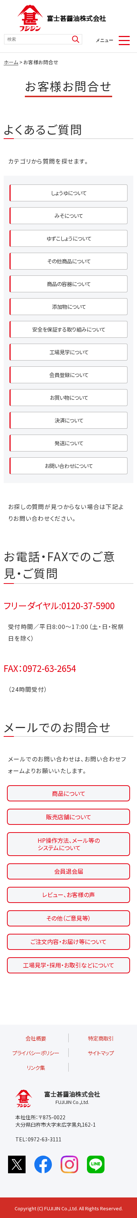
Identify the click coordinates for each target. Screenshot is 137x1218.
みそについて (68, 215)
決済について (69, 420)
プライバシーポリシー (35, 1053)
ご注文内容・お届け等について (68, 941)
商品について (68, 793)
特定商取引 (101, 1038)
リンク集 (36, 1067)
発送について (69, 443)
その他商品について (69, 261)
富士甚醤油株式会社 (76, 18)
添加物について (69, 306)
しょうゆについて (69, 193)
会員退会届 (68, 871)
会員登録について (69, 374)
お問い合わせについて (69, 465)
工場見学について (69, 352)
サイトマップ (101, 1053)
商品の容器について (69, 284)
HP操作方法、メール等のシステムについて (69, 844)
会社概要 (36, 1038)
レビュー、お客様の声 (68, 894)
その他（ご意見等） (68, 918)
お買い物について (69, 397)
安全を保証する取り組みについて (69, 329)
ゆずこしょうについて (69, 238)
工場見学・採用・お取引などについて (68, 965)
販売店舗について (68, 816)
